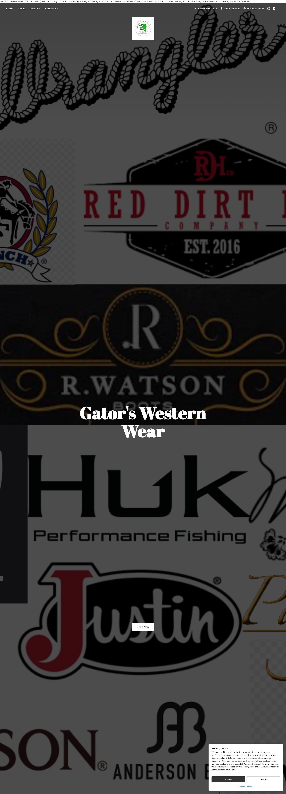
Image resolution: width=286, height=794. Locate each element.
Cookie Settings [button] (246, 786)
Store (9, 8)
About (21, 8)
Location (35, 8)
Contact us (51, 8)
